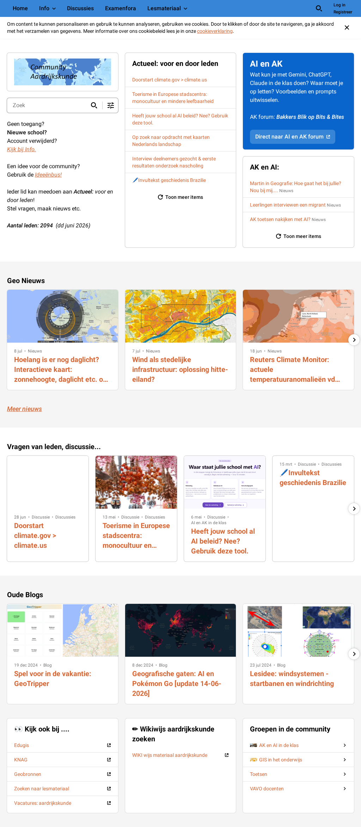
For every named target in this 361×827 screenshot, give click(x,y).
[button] (18, 351)
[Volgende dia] (354, 339)
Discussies (65, 517)
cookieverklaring (215, 31)
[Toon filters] (110, 105)
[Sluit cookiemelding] (347, 27)
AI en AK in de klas (208, 522)
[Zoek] (319, 8)
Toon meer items (184, 197)
